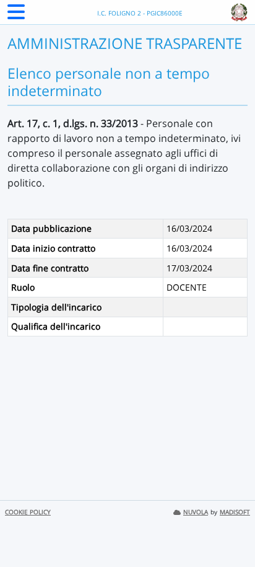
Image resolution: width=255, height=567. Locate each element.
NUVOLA (195, 512)
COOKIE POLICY (28, 512)
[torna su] (230, 529)
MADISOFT (235, 512)
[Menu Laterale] (16, 15)
